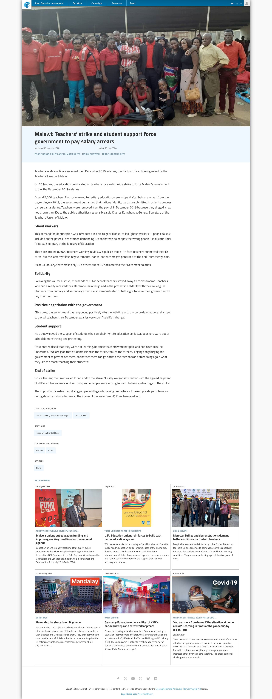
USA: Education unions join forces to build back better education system (136, 525)
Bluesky (148, 678)
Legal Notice (126, 693)
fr (237, 3)
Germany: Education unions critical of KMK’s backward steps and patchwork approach (136, 611)
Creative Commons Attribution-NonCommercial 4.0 (178, 688)
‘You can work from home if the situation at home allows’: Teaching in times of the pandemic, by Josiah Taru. (205, 616)
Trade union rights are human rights (53, 415)
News (38, 467)
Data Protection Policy (143, 693)
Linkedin (156, 678)
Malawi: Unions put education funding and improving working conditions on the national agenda (68, 525)
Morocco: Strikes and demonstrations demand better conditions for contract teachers (205, 523)
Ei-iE (26, 5)
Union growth (81, 415)
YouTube (133, 678)
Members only (247, 3)
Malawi (39, 450)
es (241, 3)
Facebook (118, 678)
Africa (50, 450)
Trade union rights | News (47, 432)
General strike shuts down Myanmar (68, 610)
